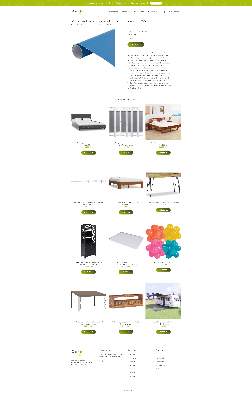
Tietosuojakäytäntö (162, 365)
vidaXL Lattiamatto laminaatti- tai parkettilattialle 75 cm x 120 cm (126, 263)
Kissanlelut (126, 12)
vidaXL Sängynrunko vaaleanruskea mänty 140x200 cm (126, 204)
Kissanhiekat (131, 358)
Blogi (163, 12)
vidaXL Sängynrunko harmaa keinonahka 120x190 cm (89, 144)
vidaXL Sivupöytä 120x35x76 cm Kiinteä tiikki (163, 202)
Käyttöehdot (160, 362)
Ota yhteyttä (160, 358)
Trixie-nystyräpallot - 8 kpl (163, 262)
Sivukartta (159, 369)
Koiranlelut (152, 12)
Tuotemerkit (174, 12)
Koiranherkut (131, 369)
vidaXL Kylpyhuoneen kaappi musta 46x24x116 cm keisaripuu (89, 263)
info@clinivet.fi (104, 361)
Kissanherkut (131, 354)
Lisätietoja (136, 44)
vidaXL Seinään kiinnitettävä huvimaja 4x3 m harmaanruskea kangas (89, 323)
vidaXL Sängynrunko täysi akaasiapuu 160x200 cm (163, 144)
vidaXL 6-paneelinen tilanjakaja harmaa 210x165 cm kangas (126, 144)
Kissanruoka (139, 12)
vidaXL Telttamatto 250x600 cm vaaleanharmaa (163, 323)
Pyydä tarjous (156, 3)
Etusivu (73, 25)
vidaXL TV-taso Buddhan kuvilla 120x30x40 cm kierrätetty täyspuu (126, 323)
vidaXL (147, 31)
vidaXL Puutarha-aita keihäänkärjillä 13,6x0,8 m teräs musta (89, 204)
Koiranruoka (113, 12)
